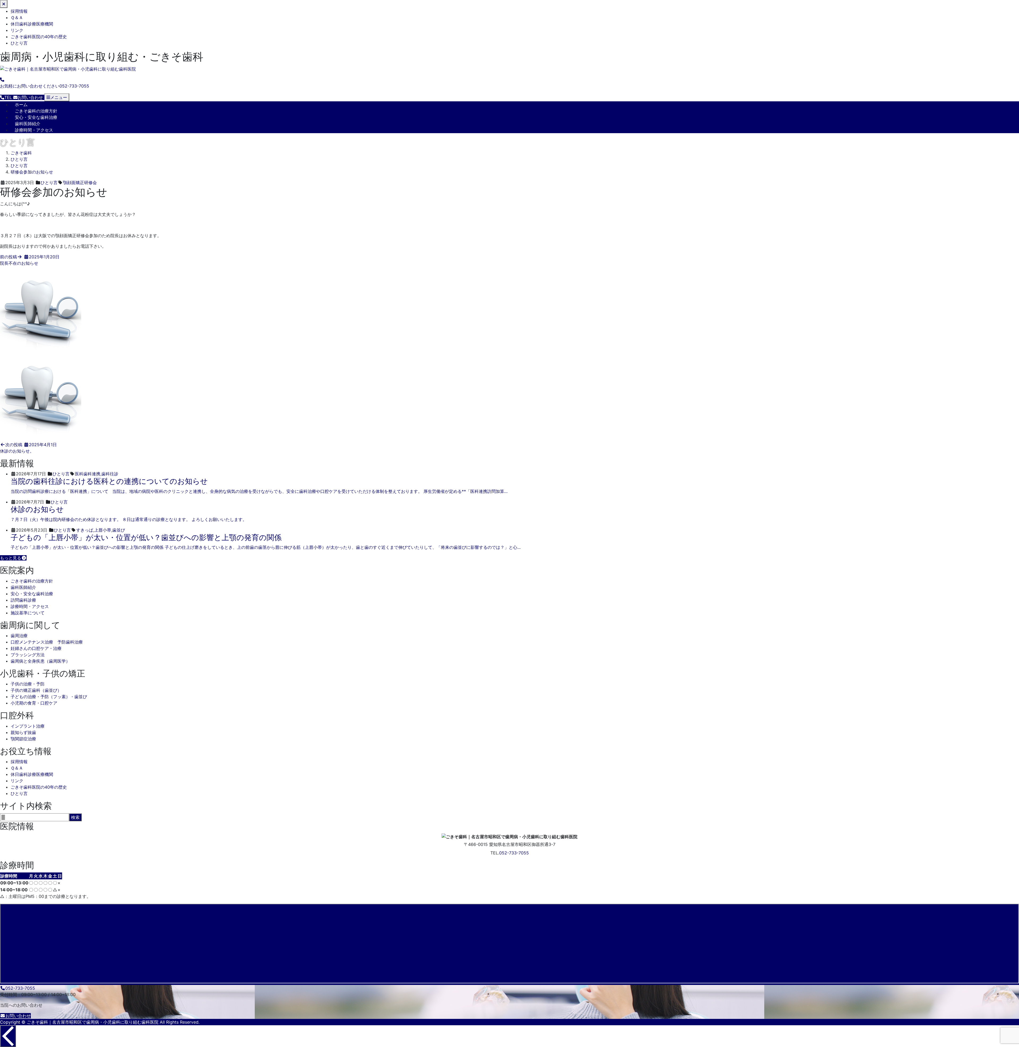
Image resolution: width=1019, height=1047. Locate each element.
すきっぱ (84, 530)
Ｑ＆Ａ (17, 17)
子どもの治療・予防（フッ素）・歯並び (49, 696)
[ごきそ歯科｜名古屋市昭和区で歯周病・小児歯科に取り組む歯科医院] (68, 69)
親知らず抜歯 (23, 732)
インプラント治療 (28, 726)
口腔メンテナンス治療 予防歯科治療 (47, 642)
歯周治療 (19, 635)
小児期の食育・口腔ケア (34, 703)
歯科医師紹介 (27, 123)
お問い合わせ (18, 1015)
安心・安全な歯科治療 (36, 117)
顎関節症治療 (23, 738)
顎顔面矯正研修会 (80, 182)
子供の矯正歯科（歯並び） (36, 690)
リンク (17, 30)
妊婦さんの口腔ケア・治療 (36, 648)
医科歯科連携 (87, 473)
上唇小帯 (102, 530)
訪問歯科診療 (23, 600)
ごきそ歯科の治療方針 (36, 111)
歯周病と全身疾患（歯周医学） (40, 661)
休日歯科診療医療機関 (32, 24)
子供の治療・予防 (28, 684)
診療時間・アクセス (34, 130)
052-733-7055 (514, 852)
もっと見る (10, 558)
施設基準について (28, 612)
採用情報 (19, 11)
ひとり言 (19, 43)
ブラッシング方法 (28, 654)
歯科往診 (109, 473)
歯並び (118, 530)
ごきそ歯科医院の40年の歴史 (39, 36)
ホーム (21, 104)
